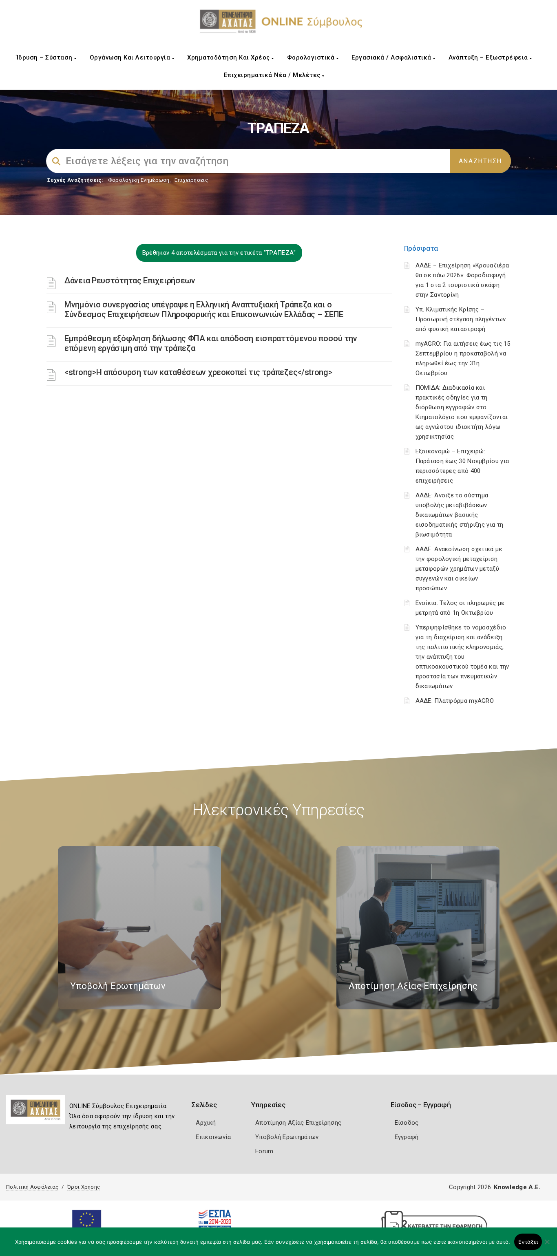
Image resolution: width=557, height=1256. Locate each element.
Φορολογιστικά (311, 57)
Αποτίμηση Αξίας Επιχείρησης (298, 1122)
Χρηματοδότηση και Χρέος (229, 57)
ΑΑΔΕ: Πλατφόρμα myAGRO (455, 700)
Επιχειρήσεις (191, 180)
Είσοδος (407, 1122)
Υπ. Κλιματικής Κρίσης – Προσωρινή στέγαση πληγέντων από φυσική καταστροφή (461, 319)
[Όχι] (547, 1246)
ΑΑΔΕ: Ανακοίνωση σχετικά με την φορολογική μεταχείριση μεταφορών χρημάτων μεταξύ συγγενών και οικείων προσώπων (459, 568)
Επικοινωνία (213, 1137)
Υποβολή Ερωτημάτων (286, 1137)
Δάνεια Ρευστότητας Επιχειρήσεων (129, 280)
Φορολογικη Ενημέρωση (139, 180)
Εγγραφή (407, 1137)
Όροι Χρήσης (83, 1187)
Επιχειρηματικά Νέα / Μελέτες (273, 75)
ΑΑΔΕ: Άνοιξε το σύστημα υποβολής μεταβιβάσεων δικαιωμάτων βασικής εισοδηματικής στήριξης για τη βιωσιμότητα (460, 515)
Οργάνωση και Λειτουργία (131, 57)
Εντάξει (528, 1241)
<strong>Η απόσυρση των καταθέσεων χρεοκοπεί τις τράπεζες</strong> (198, 372)
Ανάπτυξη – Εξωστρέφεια (489, 57)
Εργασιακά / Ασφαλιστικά (392, 57)
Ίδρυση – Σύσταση (45, 57)
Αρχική (206, 1122)
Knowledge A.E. (517, 1187)
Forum (264, 1151)
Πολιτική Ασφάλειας (32, 1187)
